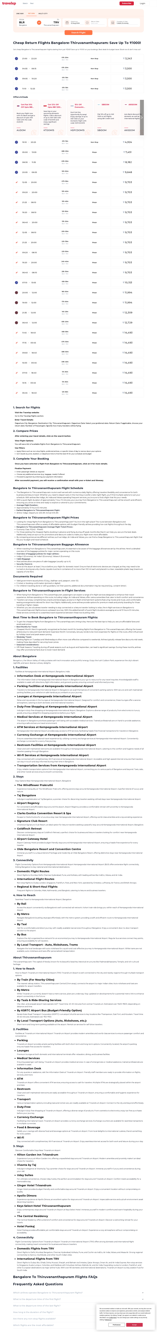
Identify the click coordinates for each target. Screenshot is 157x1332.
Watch (25, 3)
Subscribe (126, 3)
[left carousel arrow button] (15, 117)
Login (142, 3)
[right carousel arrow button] (142, 117)
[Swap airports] (39, 22)
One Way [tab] (20, 14)
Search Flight (78, 32)
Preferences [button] (108, 1320)
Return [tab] (31, 13)
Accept (134, 1325)
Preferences (117, 1325)
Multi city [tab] (43, 14)
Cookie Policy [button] (113, 1317)
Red (31, 3)
